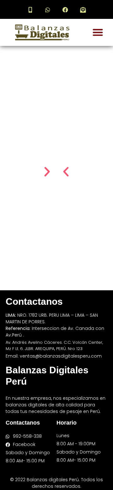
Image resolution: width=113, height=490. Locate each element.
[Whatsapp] (47, 9)
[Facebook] (65, 9)
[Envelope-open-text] (83, 9)
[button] (97, 32)
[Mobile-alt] (30, 9)
